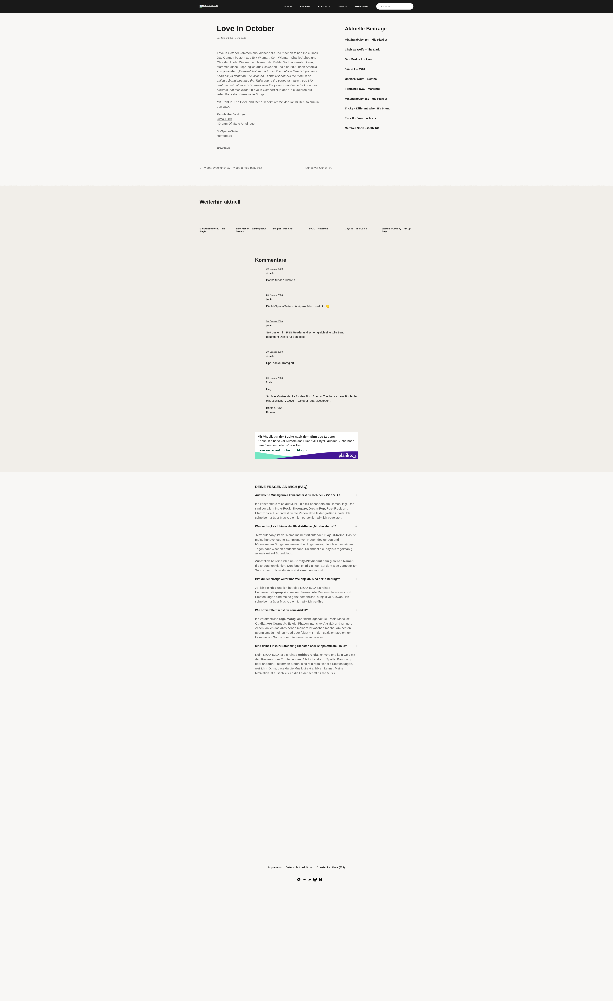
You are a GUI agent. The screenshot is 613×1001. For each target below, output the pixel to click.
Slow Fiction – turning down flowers (251, 230)
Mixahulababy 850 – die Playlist (212, 230)
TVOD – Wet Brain (318, 228)
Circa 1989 (224, 119)
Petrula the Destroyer (231, 114)
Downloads (240, 38)
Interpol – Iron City (282, 228)
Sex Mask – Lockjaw (358, 59)
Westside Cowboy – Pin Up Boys (396, 230)
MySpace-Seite (227, 131)
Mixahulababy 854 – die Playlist (366, 39)
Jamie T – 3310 (355, 69)
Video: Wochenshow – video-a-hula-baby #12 (233, 167)
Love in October (263, 90)
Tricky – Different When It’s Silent (367, 108)
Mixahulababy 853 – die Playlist (366, 98)
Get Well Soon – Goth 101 (362, 128)
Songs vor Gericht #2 (318, 167)
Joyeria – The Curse (356, 228)
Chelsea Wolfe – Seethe (361, 79)
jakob (269, 299)
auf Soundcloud (281, 553)
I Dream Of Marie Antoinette (236, 123)
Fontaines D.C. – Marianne (362, 88)
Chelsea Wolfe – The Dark (362, 49)
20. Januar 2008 (274, 269)
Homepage (224, 135)
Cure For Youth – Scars (360, 118)
